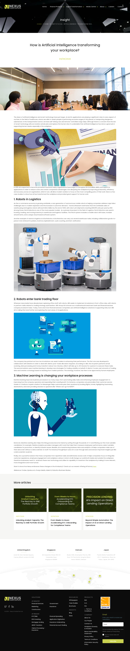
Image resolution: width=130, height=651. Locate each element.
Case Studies (73, 603)
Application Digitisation (57, 619)
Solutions (36, 597)
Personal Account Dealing (58, 625)
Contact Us (88, 624)
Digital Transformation (74, 7)
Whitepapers (73, 600)
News (71, 616)
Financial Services (37, 604)
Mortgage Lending (38, 622)
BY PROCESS (35, 614)
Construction (36, 609)
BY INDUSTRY (36, 601)
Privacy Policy (88, 636)
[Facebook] (9, 606)
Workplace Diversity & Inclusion (90, 628)
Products (88, 597)
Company (88, 615)
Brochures (72, 606)
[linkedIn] (13, 606)
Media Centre (91, 7)
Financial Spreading (56, 616)
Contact (121, 7)
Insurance (53, 606)
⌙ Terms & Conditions (88, 610)
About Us (87, 618)
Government (54, 604)
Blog (70, 613)
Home (44, 7)
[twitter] (6, 606)
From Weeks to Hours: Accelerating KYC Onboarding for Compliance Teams (63, 522)
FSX (85, 606)
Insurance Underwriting (57, 622)
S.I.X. (85, 603)
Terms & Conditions (91, 639)
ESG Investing (36, 619)
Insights (72, 610)
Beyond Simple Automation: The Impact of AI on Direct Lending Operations (99, 522)
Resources (73, 597)
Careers (111, 7)
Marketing (35, 606)
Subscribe (113, 641)
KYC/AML (35, 616)
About (102, 7)
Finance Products (56, 7)
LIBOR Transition (37, 625)
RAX (85, 600)
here (94, 466)
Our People (88, 621)
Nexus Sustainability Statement (90, 632)
